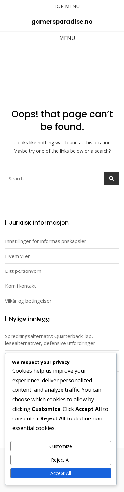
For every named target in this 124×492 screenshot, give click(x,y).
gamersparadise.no (62, 21)
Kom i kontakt (20, 285)
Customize (60, 446)
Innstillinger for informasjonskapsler (45, 241)
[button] (62, 38)
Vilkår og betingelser (28, 300)
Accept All (60, 473)
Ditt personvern (23, 271)
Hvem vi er (17, 256)
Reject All (61, 460)
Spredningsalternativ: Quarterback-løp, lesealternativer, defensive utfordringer (50, 339)
